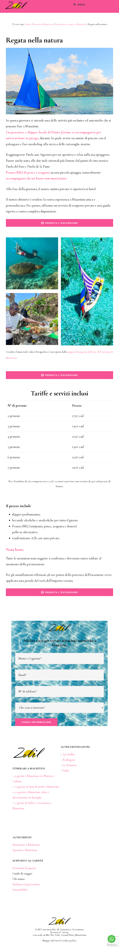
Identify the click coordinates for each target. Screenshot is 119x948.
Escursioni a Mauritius (26, 845)
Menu (81, 4)
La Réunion (70, 765)
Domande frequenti (24, 868)
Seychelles (69, 754)
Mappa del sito (51, 940)
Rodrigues (69, 760)
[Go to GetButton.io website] (112, 945)
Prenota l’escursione (61, 223)
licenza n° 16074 (59, 932)
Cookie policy (69, 940)
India (66, 770)
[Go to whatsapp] (111, 939)
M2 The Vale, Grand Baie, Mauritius (66, 935)
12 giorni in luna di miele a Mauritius (37, 787)
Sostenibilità (20, 890)
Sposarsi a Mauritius (25, 850)
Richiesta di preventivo (26, 884)
